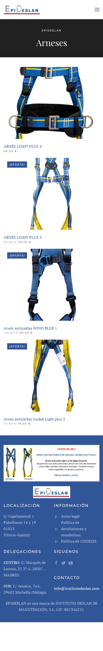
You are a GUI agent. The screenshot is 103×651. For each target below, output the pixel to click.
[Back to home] (23, 9)
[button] (97, 9)
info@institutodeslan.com (76, 588)
